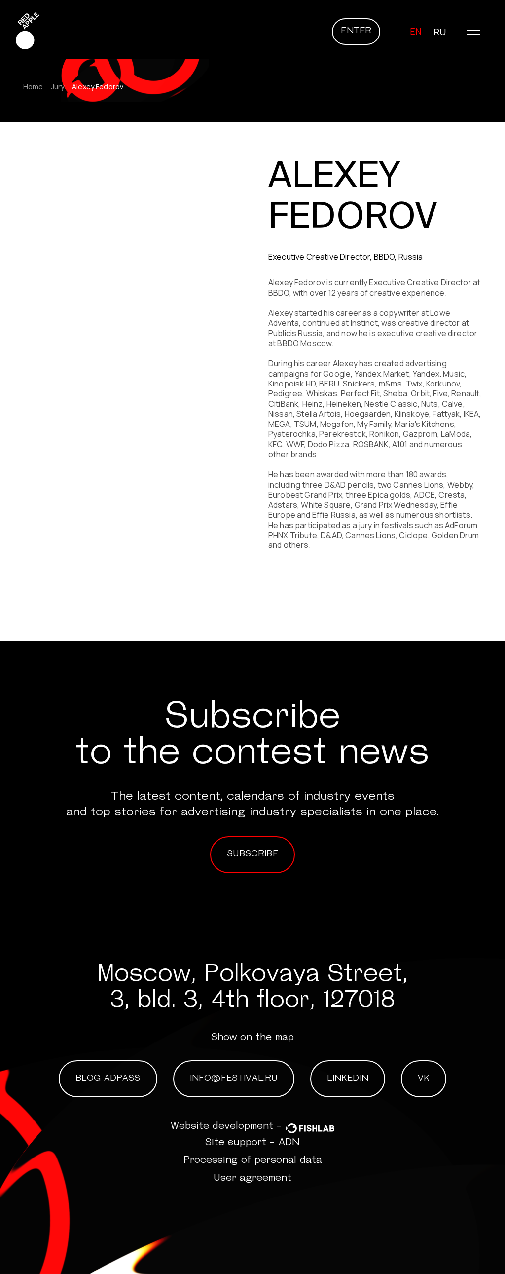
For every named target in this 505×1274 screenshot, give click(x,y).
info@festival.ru (234, 1078)
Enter (356, 31)
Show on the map (252, 1037)
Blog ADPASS (108, 1078)
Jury (58, 87)
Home (33, 87)
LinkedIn (347, 1078)
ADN (289, 1143)
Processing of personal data (252, 1160)
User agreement (252, 1178)
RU (439, 32)
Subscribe (252, 854)
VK (424, 1078)
